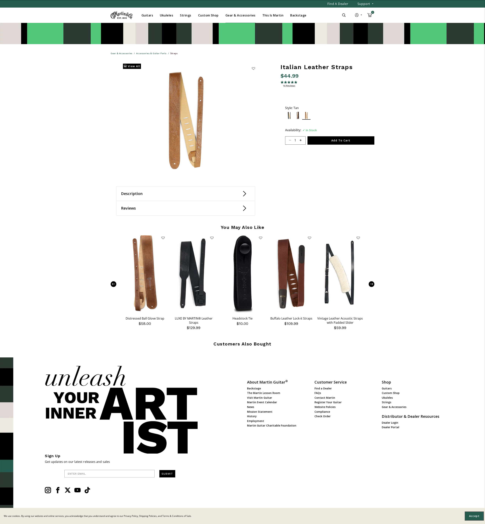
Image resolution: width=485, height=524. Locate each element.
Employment (255, 421)
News (250, 407)
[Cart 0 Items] (369, 16)
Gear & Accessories (394, 407)
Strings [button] (185, 15)
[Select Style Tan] (306, 115)
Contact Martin (324, 397)
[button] (359, 16)
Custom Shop (391, 393)
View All (133, 66)
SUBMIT (167, 473)
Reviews (128, 208)
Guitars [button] (147, 15)
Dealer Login (390, 422)
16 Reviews (289, 85)
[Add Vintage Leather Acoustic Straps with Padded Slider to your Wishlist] (358, 238)
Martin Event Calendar (262, 402)
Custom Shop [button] (208, 15)
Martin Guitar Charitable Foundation (271, 425)
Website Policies (325, 407)
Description (132, 193)
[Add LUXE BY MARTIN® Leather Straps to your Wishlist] (212, 238)
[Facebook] (58, 490)
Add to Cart (340, 140)
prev (116, 284)
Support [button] (363, 4)
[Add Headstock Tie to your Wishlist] (261, 238)
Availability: (293, 130)
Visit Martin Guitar (259, 397)
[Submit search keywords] (344, 15)
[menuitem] (147, 15)
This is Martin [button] (273, 15)
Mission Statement (259, 411)
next (368, 284)
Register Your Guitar (328, 402)
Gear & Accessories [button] (240, 15)
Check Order (322, 416)
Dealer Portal (390, 427)
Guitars (387, 388)
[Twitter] (68, 490)
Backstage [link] (298, 15)
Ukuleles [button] (166, 15)
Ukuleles (387, 397)
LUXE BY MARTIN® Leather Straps (194, 320)
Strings (386, 402)
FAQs (317, 393)
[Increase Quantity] (302, 140)
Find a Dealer (337, 4)
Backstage (254, 388)
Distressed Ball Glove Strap (145, 318)
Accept (474, 516)
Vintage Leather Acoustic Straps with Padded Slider (340, 320)
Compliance (322, 411)
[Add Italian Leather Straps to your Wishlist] (253, 68)
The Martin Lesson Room (263, 393)
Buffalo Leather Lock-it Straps (291, 318)
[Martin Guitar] (121, 15)
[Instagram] (48, 490)
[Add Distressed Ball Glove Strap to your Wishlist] (163, 238)
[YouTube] (77, 490)
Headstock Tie (242, 318)
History (252, 416)
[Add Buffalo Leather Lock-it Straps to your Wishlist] (309, 238)
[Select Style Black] (289, 115)
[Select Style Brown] (298, 115)
